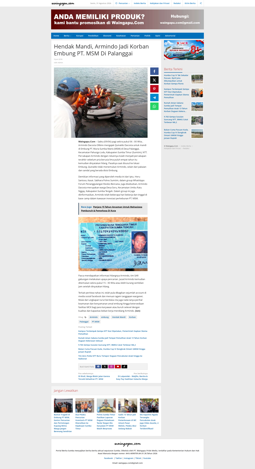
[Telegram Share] (154, 97)
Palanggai (84, 321)
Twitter (118, 458)
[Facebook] (98, 366)
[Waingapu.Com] (63, 3)
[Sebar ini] (154, 71)
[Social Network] (201, 3)
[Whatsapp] (154, 106)
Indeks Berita (186, 146)
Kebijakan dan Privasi (172, 148)
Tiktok (138, 458)
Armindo (94, 317)
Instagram (128, 458)
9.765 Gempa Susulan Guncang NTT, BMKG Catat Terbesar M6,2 (107, 345)
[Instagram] (111, 366)
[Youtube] (118, 366)
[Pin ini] (154, 88)
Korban (132, 317)
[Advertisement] (65, 179)
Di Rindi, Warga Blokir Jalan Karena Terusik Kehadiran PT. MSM (94, 376)
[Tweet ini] (154, 80)
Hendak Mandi (119, 317)
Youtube (147, 458)
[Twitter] (105, 366)
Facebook (108, 458)
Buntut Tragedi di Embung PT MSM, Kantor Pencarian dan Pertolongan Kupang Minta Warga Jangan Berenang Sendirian (63, 423)
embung (105, 317)
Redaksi (186, 148)
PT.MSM (95, 321)
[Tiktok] (124, 366)
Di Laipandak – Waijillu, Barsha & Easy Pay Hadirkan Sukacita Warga (132, 376)
